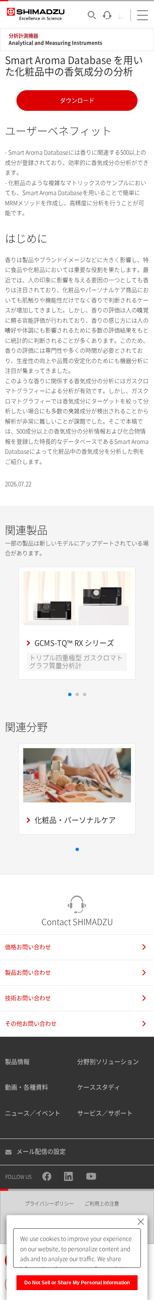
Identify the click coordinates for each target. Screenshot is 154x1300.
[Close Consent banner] (140, 1221)
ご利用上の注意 (102, 1203)
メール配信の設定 (41, 1151)
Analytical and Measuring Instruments (55, 42)
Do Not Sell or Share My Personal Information (77, 1283)
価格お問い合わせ (28, 947)
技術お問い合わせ (28, 998)
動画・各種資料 (26, 1087)
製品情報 (17, 1062)
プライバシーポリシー (49, 1203)
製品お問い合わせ (28, 972)
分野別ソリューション (108, 1062)
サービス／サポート (105, 1113)
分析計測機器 (23, 35)
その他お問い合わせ (31, 1023)
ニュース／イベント (32, 1113)
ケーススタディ (98, 1087)
